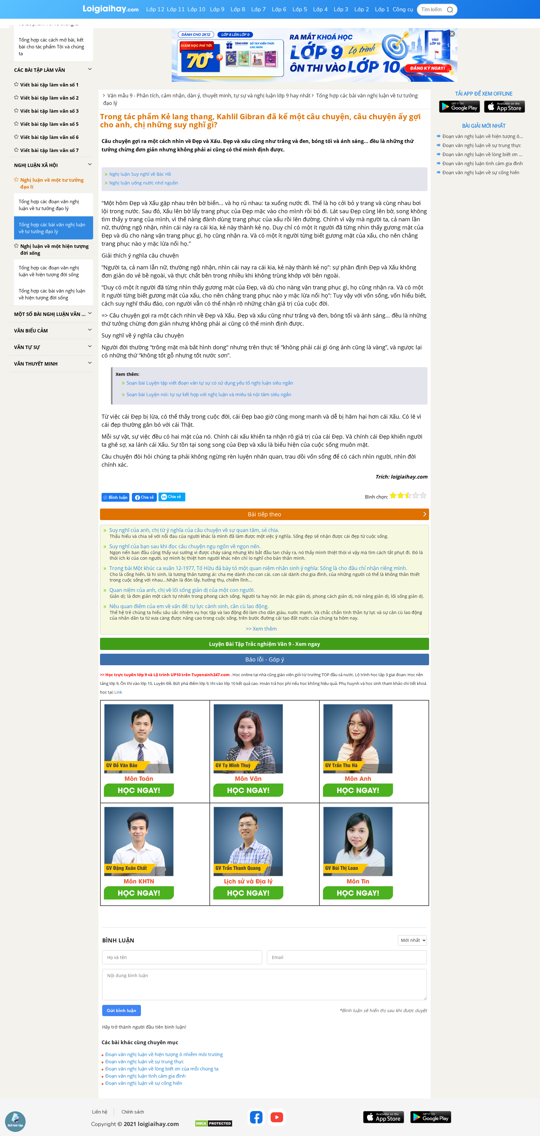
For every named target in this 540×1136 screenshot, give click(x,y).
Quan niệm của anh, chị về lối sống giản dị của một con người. (181, 590)
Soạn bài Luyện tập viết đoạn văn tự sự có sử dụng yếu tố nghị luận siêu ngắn (210, 383)
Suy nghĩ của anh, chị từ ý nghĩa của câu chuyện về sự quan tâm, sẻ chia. (193, 530)
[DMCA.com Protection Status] (213, 1126)
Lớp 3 (341, 9)
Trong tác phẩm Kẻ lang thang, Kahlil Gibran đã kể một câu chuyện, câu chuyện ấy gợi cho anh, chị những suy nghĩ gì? (260, 120)
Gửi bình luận (121, 1010)
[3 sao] (408, 495)
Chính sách (133, 1112)
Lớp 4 (320, 9)
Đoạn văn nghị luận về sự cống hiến (143, 1083)
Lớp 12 (155, 9)
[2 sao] (400, 495)
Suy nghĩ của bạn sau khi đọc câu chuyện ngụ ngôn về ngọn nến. (184, 546)
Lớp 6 (279, 9)
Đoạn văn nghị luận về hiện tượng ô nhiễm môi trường (164, 1054)
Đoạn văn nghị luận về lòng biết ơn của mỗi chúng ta (161, 1068)
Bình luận (118, 497)
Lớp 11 (176, 9)
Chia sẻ (147, 497)
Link (118, 692)
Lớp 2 (361, 9)
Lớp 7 (258, 9)
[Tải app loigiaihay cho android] (459, 107)
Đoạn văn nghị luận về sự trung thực (144, 1061)
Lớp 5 (299, 9)
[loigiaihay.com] (110, 12)
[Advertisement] (484, 276)
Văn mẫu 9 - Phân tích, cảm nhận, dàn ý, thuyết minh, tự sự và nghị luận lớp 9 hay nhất (209, 95)
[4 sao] (415, 495)
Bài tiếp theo (264, 514)
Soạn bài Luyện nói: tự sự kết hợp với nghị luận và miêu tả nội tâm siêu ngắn (209, 394)
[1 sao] (393, 495)
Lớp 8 (238, 9)
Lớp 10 (197, 9)
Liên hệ (100, 1112)
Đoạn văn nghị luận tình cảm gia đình (145, 1076)
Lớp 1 (382, 9)
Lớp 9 (217, 9)
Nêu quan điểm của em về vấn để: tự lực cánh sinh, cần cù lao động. (188, 606)
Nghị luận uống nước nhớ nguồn (143, 183)
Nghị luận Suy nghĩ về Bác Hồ (140, 174)
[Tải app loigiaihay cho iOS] (504, 107)
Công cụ (403, 9)
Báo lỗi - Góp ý (264, 659)
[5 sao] (423, 495)
